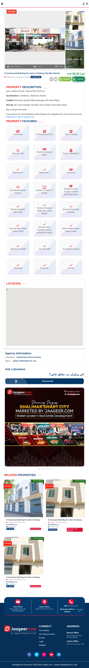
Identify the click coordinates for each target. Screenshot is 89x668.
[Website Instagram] (44, 654)
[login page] (83, 3)
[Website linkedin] (59, 654)
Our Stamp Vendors (47, 634)
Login (41, 641)
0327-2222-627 (80, 610)
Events (42, 638)
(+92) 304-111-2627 (73, 606)
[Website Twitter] (36, 654)
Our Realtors (44, 630)
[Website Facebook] (29, 654)
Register (42, 645)
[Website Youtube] (51, 654)
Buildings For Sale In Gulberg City (20, 117)
